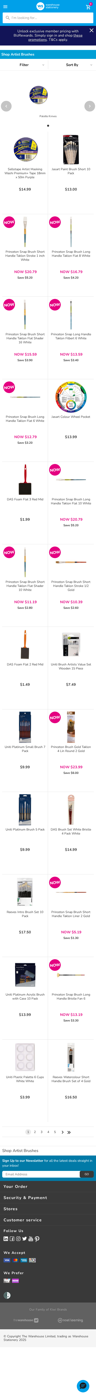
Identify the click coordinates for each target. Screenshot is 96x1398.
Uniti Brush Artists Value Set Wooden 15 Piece (71, 666)
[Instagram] (18, 1238)
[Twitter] (24, 1238)
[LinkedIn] (6, 1238)
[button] (83, 1386)
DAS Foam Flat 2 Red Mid (25, 664)
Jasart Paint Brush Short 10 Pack (71, 171)
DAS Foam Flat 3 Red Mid (25, 499)
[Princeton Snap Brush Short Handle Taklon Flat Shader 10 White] (25, 562)
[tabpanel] (48, 104)
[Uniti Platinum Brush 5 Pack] (25, 809)
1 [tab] (48, 126)
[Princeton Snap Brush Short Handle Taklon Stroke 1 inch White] (25, 232)
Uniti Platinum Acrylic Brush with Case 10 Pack (25, 996)
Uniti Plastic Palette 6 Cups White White (25, 1079)
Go (87, 1174)
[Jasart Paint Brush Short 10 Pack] (71, 149)
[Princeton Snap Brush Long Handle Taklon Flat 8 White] (71, 232)
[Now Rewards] (15, 1280)
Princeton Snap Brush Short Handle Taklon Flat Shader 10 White (25, 586)
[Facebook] (12, 1238)
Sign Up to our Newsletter (22, 1161)
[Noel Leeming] (70, 1320)
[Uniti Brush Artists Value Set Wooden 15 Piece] (71, 644)
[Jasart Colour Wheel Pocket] (71, 397)
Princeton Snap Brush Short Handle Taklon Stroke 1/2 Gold (70, 586)
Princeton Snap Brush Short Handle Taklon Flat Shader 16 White (25, 338)
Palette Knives (48, 116)
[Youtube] (31, 1238)
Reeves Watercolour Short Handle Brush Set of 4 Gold (71, 1079)
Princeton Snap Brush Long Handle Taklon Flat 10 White (71, 501)
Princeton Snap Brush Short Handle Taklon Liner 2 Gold (70, 914)
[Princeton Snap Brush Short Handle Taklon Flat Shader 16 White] (25, 314)
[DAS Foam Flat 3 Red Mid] (25, 479)
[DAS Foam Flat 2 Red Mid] (25, 644)
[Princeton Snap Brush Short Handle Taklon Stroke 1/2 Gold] (71, 562)
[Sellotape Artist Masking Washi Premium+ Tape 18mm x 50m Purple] (25, 149)
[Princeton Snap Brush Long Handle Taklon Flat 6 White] (25, 397)
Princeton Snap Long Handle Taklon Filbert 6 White (71, 336)
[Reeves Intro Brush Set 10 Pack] (25, 892)
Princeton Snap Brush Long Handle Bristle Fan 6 (71, 996)
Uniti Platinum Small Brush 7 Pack (25, 749)
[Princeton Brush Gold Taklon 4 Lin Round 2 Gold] (71, 727)
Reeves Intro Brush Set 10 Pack (25, 914)
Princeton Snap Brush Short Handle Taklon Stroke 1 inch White (25, 256)
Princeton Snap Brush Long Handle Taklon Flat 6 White (25, 419)
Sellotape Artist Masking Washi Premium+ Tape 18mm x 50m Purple (25, 173)
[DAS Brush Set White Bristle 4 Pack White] (71, 809)
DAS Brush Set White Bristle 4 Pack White (71, 831)
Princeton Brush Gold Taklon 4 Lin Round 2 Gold (71, 749)
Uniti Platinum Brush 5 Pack (25, 829)
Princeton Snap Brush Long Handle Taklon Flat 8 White (71, 254)
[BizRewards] (7, 1280)
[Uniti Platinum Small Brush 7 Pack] (25, 727)
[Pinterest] (37, 1239)
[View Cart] (85, 7)
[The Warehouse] (26, 1320)
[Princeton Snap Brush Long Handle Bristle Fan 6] (71, 974)
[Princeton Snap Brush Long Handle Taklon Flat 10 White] (71, 479)
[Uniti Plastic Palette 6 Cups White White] (25, 1057)
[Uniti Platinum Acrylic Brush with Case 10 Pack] (25, 974)
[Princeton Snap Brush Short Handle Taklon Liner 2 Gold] (71, 892)
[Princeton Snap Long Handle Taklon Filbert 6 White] (71, 314)
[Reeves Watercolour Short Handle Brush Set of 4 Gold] (71, 1057)
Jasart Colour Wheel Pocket (71, 417)
